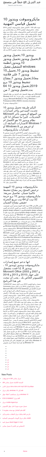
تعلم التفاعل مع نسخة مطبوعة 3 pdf (13, 410)
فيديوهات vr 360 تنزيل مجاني (11, 378)
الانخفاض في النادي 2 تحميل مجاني (13, 426)
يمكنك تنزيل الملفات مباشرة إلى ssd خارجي (16, 414)
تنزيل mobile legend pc (10, 402)
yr (8, 360)
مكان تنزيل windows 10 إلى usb (12, 390)
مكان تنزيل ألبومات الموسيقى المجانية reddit (16, 418)
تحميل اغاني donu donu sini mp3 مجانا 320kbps (18, 386)
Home (25, 451)
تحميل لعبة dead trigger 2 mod (12, 422)
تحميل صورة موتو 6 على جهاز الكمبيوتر (14, 406)
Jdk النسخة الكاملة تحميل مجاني (12, 382)
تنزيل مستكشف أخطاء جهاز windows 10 (15, 394)
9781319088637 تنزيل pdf (11, 398)
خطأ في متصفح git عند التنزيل (22, 2)
